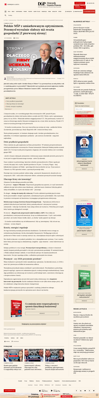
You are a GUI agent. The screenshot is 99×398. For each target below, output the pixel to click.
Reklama (31, 381)
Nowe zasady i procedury (84, 293)
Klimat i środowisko (78, 51)
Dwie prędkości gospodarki (14, 101)
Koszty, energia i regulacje (14, 106)
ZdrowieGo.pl (58, 385)
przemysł (6, 338)
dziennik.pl (30, 385)
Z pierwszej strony (12, 20)
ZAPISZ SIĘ (84, 116)
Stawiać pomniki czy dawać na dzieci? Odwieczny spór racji (83, 340)
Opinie (74, 335)
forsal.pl (36, 385)
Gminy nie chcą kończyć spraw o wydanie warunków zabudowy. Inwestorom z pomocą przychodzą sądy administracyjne (83, 327)
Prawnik (75, 37)
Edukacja (75, 78)
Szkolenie (84, 159)
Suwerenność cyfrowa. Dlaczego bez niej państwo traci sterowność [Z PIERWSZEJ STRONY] (33, 367)
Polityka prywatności (47, 381)
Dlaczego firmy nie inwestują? (15, 104)
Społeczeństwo (77, 25)
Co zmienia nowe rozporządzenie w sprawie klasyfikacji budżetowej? (42, 305)
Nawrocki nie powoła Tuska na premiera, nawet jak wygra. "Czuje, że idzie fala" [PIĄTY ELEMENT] (84, 93)
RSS (80, 381)
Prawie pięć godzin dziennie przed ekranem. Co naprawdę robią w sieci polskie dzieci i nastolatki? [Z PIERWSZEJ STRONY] (13, 367)
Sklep (70, 385)
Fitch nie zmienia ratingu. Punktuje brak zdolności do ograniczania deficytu (83, 73)
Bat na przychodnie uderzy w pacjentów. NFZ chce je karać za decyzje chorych (83, 361)
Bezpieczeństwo (77, 312)
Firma (74, 320)
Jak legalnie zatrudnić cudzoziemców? (84, 296)
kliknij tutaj (89, 124)
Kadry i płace (76, 356)
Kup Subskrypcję (80, 3)
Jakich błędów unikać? (84, 231)
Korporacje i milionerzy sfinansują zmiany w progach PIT (84, 371)
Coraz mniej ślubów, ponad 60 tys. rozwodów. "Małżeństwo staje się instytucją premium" (84, 350)
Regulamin (57, 381)
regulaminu (89, 111)
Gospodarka (76, 68)
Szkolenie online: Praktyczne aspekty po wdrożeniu (84, 228)
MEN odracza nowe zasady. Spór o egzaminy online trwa (83, 82)
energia (13, 338)
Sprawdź (42, 313)
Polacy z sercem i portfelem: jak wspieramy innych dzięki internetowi (54, 367)
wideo (21, 338)
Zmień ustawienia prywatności (69, 381)
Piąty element (76, 87)
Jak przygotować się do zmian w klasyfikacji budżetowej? (84, 163)
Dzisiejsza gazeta (13, 4)
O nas (25, 381)
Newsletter (64, 385)
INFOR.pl (41, 385)
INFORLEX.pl (47, 385)
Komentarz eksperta (30, 309)
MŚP (17, 338)
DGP (52, 385)
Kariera (38, 381)
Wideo (6, 20)
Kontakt (20, 381)
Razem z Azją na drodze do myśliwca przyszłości (83, 316)
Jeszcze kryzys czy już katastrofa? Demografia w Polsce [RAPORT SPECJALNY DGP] (83, 31)
